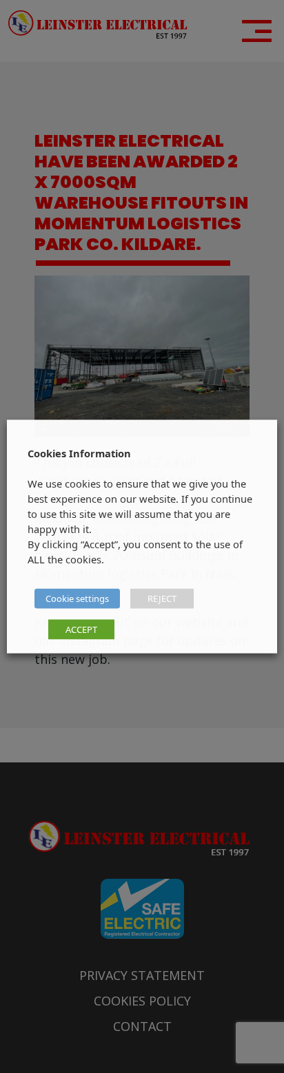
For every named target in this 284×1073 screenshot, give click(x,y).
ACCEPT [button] (81, 629)
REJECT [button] (162, 598)
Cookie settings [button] (77, 598)
